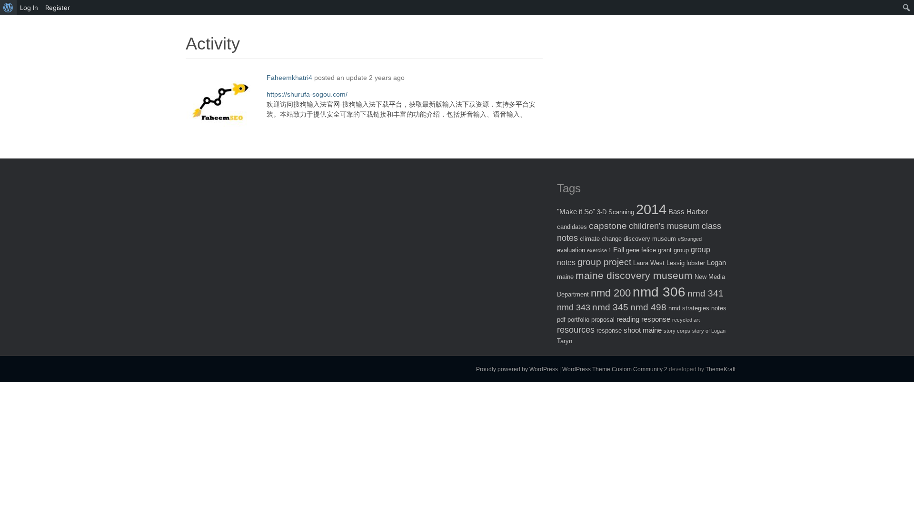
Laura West (649, 263)
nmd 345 (610, 307)
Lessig (675, 263)
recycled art (686, 320)
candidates (572, 226)
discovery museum (650, 238)
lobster (695, 263)
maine (565, 276)
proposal (603, 319)
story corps (677, 331)
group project (604, 262)
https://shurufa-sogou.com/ (307, 94)
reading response (643, 319)
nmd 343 (573, 307)
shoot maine (643, 330)
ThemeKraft (720, 369)
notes (718, 308)
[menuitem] (8, 7)
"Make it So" (576, 212)
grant (665, 250)
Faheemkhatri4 (289, 77)
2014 (651, 209)
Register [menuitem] (57, 7)
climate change (601, 238)
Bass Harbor (688, 212)
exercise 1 (599, 250)
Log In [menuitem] (29, 7)
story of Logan (708, 331)
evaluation (571, 250)
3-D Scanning (615, 212)
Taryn (564, 341)
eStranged (690, 239)
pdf (561, 319)
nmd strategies (688, 308)
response (609, 330)
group (681, 250)
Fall (618, 250)
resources (576, 330)
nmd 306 (659, 292)
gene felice (641, 250)
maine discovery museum (634, 275)
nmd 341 (705, 293)
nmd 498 (648, 307)
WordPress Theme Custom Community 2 (614, 369)
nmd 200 (611, 293)
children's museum (664, 226)
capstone (608, 226)
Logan (716, 262)
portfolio (578, 319)
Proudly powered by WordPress (517, 369)
